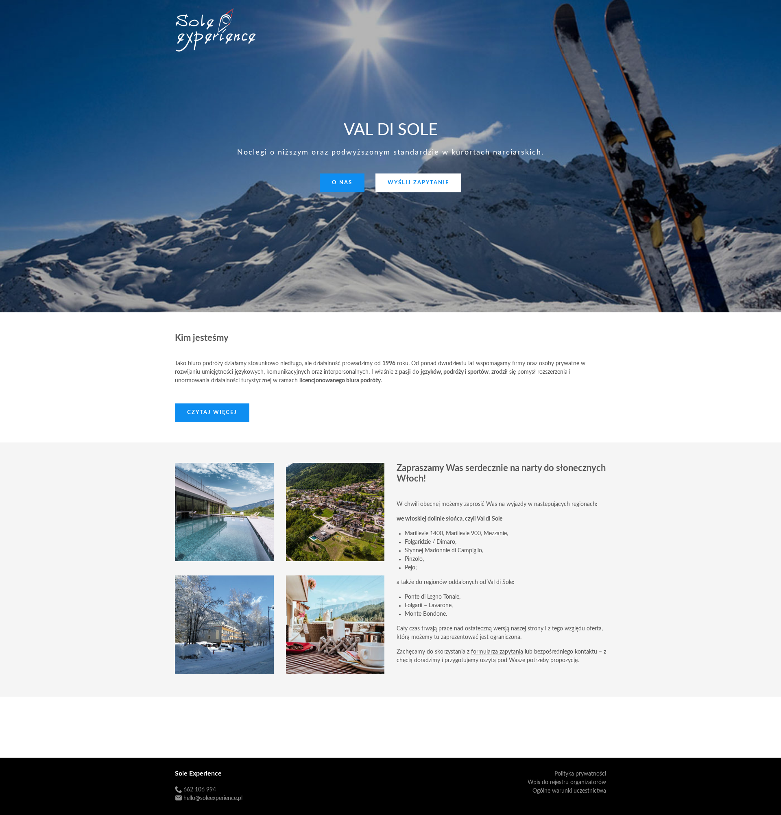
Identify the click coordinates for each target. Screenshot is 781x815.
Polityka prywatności (580, 774)
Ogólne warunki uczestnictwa (569, 791)
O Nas (342, 182)
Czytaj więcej (212, 412)
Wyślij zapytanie (418, 182)
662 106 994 (199, 790)
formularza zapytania (497, 652)
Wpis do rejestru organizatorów (567, 782)
